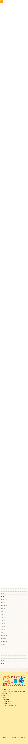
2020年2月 (4, 629)
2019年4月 (4, 660)
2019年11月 (4, 638)
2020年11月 (4, 602)
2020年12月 (4, 599)
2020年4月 (4, 623)
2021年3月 (4, 590)
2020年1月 (4, 632)
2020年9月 (4, 608)
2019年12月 (4, 635)
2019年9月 (4, 645)
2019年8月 (4, 648)
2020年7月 (4, 614)
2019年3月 (4, 663)
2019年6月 (4, 654)
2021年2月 (4, 593)
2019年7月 (4, 651)
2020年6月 (4, 617)
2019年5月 (4, 657)
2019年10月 (4, 641)
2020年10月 (4, 605)
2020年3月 (4, 626)
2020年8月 (4, 611)
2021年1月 (4, 596)
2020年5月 (4, 620)
